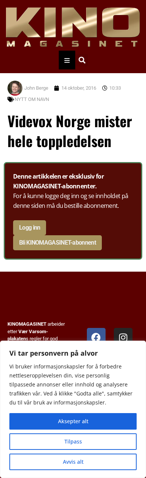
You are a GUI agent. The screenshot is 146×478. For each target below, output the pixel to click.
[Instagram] (123, 337)
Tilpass (73, 441)
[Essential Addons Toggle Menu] (67, 60)
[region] (73, 409)
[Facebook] (96, 337)
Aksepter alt (73, 421)
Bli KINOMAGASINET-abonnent (57, 242)
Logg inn (29, 227)
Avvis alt (73, 461)
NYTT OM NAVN (32, 99)
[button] (82, 60)
